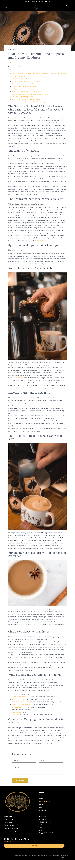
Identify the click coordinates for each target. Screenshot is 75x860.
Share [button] (12, 63)
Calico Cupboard (17, 712)
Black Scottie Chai (17, 378)
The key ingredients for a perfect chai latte (26, 81)
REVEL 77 (15, 715)
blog (21, 49)
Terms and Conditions (11, 828)
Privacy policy (42, 855)
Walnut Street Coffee (19, 699)
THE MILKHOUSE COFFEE (21, 702)
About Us (42, 798)
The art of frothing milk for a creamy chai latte (27, 91)
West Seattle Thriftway (20, 697)
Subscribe (34, 845)
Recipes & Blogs (44, 801)
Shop (41, 795)
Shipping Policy (9, 825)
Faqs (40, 807)
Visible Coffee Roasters (20, 704)
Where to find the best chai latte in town (26, 99)
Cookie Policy (8, 819)
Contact (41, 804)
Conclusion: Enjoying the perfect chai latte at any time (30, 102)
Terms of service (54, 855)
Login (41, 1)
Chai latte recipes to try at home (23, 97)
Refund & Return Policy (11, 832)
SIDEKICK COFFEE (18, 707)
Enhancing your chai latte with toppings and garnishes (30, 94)
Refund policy (66, 858)
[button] (6, 7)
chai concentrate (41, 240)
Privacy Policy (8, 822)
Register (47, 1)
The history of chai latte (20, 79)
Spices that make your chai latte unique (25, 84)
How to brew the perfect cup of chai (24, 86)
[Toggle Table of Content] (9, 69)
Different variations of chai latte (23, 89)
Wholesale (42, 810)
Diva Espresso (17, 694)
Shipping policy (66, 855)
